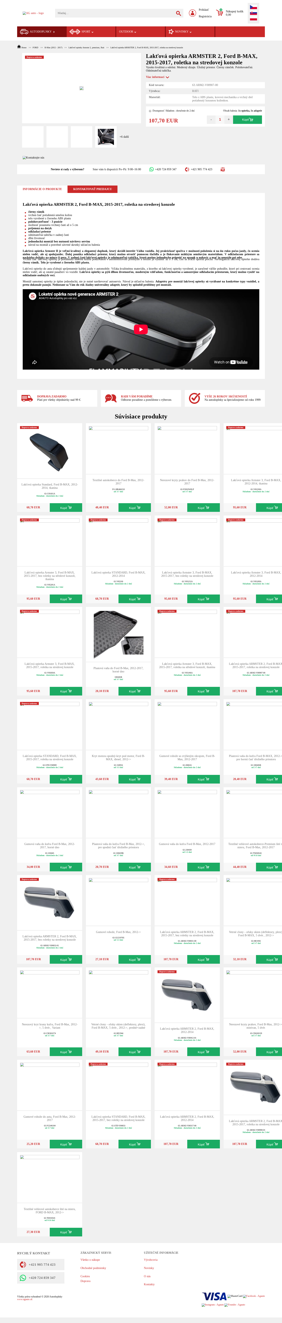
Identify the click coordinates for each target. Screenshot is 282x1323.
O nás (147, 1276)
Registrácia (205, 16)
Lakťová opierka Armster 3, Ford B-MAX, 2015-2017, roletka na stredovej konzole (50, 665)
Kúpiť (245, 119)
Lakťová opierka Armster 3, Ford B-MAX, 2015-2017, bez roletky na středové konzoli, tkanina (50, 576)
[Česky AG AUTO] (253, 7)
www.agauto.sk (24, 1299)
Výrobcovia (151, 1259)
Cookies (85, 1276)
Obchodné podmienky (93, 1268)
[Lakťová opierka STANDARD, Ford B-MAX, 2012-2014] (118, 540)
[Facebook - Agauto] (254, 1296)
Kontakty (149, 1284)
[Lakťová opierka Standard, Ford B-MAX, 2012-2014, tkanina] (49, 450)
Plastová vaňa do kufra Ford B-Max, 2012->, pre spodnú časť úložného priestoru (118, 845)
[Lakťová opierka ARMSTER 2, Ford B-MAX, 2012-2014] (187, 994)
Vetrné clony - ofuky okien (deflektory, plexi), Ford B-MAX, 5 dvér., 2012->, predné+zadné (118, 1026)
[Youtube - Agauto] (234, 1304)
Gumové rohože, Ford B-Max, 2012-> (118, 932)
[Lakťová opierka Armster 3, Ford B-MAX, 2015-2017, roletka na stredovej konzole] (49, 631)
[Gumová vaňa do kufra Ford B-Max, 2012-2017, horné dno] (49, 812)
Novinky (149, 1268)
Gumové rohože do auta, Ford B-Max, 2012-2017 (50, 1118)
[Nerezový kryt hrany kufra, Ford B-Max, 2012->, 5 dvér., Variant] (49, 992)
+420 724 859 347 (166, 169)
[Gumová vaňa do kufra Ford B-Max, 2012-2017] (187, 812)
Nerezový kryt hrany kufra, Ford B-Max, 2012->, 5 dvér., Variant (50, 1026)
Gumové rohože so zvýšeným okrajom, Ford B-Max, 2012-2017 (187, 757)
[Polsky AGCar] (253, 18)
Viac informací (155, 77)
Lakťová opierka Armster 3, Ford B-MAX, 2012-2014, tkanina (256, 482)
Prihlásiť (204, 9)
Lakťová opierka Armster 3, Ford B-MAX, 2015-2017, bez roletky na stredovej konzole (187, 574)
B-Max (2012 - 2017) (53, 47)
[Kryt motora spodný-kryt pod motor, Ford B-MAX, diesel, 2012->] (118, 724)
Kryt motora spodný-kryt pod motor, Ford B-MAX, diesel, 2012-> (118, 757)
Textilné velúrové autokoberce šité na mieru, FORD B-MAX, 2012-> (50, 1211)
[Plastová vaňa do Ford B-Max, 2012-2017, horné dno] (118, 634)
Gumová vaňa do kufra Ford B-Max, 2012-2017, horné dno (49, 845)
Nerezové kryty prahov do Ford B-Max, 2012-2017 (187, 482)
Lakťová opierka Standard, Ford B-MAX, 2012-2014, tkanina (49, 486)
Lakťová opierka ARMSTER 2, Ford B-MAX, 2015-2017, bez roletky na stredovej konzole (50, 938)
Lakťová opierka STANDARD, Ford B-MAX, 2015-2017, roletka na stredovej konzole (50, 757)
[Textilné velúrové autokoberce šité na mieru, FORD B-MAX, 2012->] (49, 1177)
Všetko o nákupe (90, 1259)
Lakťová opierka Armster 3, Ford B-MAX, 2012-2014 (256, 574)
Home (24, 47)
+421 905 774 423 (201, 169)
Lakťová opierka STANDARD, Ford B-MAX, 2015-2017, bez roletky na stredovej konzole (118, 1118)
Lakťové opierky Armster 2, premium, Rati (86, 47)
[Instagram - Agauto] (213, 1304)
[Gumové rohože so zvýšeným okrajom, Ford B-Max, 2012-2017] (187, 724)
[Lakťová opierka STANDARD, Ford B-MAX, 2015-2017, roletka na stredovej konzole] (49, 724)
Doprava (85, 1281)
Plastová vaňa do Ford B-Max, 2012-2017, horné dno (118, 670)
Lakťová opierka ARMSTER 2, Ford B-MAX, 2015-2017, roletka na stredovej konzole (146, 47)
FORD (35, 47)
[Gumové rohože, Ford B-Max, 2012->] (118, 900)
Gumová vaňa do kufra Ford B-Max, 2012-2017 (187, 844)
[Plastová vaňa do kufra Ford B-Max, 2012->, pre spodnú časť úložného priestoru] (118, 812)
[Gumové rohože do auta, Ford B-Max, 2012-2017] (49, 1084)
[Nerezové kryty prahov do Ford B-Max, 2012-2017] (187, 448)
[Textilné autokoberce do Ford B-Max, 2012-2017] (118, 448)
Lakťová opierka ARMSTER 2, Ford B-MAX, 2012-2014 (187, 1030)
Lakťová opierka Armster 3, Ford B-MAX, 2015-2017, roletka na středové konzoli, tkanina (187, 665)
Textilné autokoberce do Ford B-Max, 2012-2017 (118, 482)
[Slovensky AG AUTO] (253, 13)
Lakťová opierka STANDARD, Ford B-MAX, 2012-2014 (118, 574)
